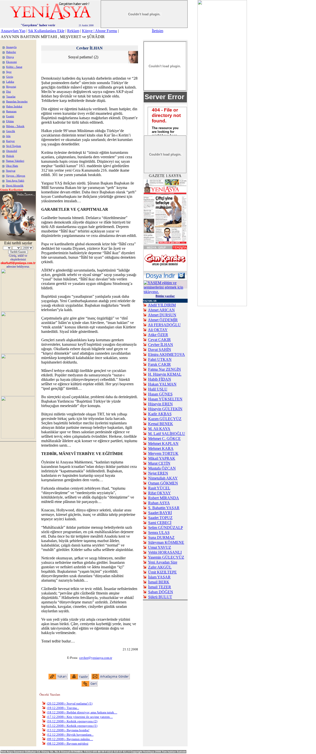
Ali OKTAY (158, 330)
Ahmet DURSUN (162, 315)
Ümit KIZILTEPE (162, 572)
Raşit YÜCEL (159, 488)
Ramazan (11, 111)
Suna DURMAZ (161, 537)
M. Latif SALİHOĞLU (166, 434)
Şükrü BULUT (160, 597)
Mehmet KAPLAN (163, 443)
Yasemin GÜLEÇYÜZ (166, 557)
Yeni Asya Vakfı (15, 180)
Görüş (9, 76)
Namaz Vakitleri (15, 161)
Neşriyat (10, 170)
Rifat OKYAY (159, 493)
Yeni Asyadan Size (162, 562)
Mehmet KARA (161, 448)
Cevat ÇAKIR (159, 340)
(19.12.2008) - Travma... (63, 708)
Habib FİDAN (159, 379)
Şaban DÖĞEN (160, 592)
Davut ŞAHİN (159, 349)
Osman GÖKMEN (163, 483)
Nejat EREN (158, 473)
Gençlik (10, 131)
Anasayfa (11, 47)
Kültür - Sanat (14, 67)
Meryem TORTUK (163, 453)
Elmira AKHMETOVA (166, 354)
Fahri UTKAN (160, 359)
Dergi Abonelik (14, 185)
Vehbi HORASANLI (165, 552)
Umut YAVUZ (159, 547)
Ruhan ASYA (159, 503)
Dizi (8, 91)
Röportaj (11, 86)
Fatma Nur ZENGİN (164, 369)
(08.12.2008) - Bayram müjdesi (67, 743)
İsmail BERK (158, 582)
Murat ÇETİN (159, 463)
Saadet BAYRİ (160, 513)
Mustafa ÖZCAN (162, 468)
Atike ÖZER (158, 335)
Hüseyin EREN (160, 404)
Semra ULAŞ (159, 532)
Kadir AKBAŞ (160, 414)
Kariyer (10, 141)
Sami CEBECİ (159, 523)
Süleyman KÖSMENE (166, 542)
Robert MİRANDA (163, 498)
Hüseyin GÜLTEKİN (165, 409)
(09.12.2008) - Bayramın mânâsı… (70, 739)
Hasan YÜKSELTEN (165, 399)
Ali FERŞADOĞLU (164, 325)
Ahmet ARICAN (161, 310)
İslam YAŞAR (159, 577)
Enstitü (10, 116)
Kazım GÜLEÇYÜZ (164, 419)
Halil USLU (157, 389)
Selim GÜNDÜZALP (165, 528)
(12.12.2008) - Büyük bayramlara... (70, 734)
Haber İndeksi (14, 106)
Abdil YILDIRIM (162, 305)
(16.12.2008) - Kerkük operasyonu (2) (72, 721)
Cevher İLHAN (160, 345)
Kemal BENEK (160, 424)
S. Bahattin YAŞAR (163, 508)
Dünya (10, 57)
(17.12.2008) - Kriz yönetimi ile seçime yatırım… (80, 717)
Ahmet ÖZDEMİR (163, 320)
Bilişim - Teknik (15, 126)
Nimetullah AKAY (163, 478)
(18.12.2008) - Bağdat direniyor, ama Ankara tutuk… (82, 712)
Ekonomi (11, 62)
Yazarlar (11, 96)
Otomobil (11, 151)
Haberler (11, 52)
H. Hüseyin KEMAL (164, 374)
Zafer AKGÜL (160, 567)
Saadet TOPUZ (160, 518)
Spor (9, 71)
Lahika (10, 81)
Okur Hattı (12, 165)
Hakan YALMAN (162, 384)
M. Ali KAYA (159, 429)
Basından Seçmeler (17, 101)
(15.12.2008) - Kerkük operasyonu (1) (72, 726)
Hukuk (10, 156)
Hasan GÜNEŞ (160, 394)
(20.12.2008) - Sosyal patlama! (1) (69, 703)
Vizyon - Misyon (15, 175)
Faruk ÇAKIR (159, 364)
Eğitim (10, 121)
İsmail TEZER (159, 587)
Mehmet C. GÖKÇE (164, 438)
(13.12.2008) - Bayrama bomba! (68, 730)
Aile (8, 136)
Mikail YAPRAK (161, 458)
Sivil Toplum (13, 146)
